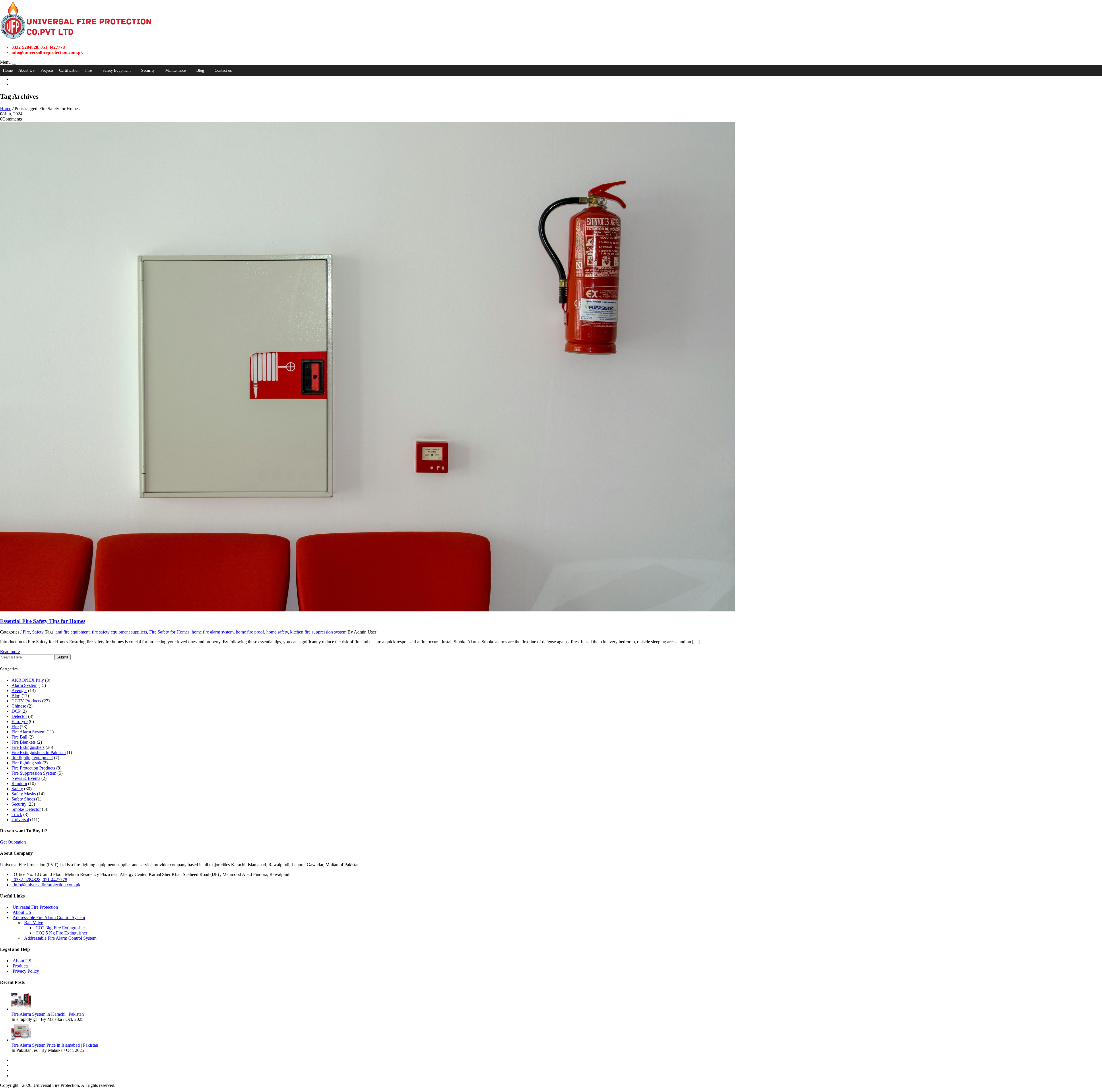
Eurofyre (19, 721)
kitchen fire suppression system (318, 632)
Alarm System (24, 685)
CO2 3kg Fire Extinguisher (60, 927)
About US (26, 70)
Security (148, 70)
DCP (15, 711)
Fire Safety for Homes (169, 632)
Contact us (223, 70)
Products (20, 965)
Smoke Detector (26, 809)
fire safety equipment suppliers (119, 632)
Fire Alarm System (28, 731)
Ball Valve (33, 922)
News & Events (25, 778)
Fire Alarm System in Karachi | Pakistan (47, 1014)
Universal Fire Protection (35, 907)
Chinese (18, 706)
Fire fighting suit (26, 762)
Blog (200, 70)
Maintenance (175, 70)
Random (19, 783)
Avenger (19, 690)
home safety (277, 632)
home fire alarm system (213, 632)
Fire (88, 70)
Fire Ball (19, 737)
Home (8, 70)
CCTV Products (26, 700)
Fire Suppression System (33, 773)
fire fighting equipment (32, 757)
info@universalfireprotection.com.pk (45, 884)
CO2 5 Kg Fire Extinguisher (61, 932)
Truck (16, 814)
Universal (20, 819)
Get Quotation (13, 842)
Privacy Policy (26, 971)
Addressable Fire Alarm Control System (49, 917)
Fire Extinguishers (27, 747)
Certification (69, 70)
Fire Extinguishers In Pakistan (38, 752)
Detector (19, 716)
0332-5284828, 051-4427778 (39, 879)
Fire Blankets (23, 742)
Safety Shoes (23, 798)
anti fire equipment (73, 632)
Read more (10, 651)
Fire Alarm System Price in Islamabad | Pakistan (54, 1045)
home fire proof (250, 632)
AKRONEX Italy (27, 680)
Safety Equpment (116, 70)
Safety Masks (23, 793)
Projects (46, 70)
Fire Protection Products (33, 768)
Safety (38, 632)
